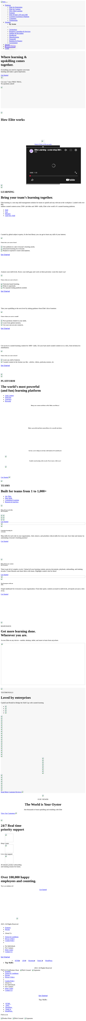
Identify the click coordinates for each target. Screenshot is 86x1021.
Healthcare (12, 35)
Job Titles (8, 496)
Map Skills (8, 498)
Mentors (7, 214)
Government (13, 43)
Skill (6, 210)
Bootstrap (31, 961)
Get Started (4, 75)
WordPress (48, 961)
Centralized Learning (12, 500)
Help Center (9, 950)
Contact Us (8, 952)
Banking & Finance (15, 41)
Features (12, 13)
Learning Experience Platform (19, 16)
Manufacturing (14, 37)
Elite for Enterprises (15, 7)
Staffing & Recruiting (16, 33)
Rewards (8, 401)
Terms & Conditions (11, 937)
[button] (43, 141)
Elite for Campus (14, 9)
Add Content (9, 395)
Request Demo (10, 46)
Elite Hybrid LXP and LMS (18, 15)
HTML (17, 961)
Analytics (8, 399)
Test (6, 212)
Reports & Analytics (11, 502)
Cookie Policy (9, 941)
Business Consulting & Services (19, 31)
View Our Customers (8, 813)
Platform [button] (8, 5)
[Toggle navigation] (7, 2)
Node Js (40, 961)
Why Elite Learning (15, 11)
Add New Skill (10, 215)
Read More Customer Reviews (11, 792)
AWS (24, 961)
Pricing (7, 45)
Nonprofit (12, 39)
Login (7, 48)
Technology (13, 29)
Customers (12, 18)
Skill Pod (8, 397)
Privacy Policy (10, 939)
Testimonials (13, 20)
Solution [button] (8, 22)
